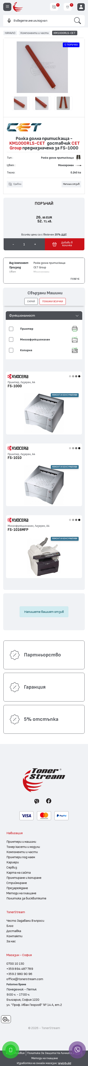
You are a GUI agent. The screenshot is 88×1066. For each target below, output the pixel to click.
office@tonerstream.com (24, 979)
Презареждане (17, 888)
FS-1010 (15, 458)
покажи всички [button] (52, 301)
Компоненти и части (35, 32)
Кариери (12, 862)
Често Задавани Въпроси (25, 920)
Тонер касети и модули (23, 847)
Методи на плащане (21, 893)
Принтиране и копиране (23, 877)
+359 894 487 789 (19, 968)
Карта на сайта (18, 872)
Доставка (13, 931)
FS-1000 (15, 386)
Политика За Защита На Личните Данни (54, 1053)
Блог (9, 926)
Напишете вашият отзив (44, 611)
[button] (44, 315)
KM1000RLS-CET (65, 32)
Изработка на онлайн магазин (37, 1063)
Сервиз (11, 867)
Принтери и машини (21, 841)
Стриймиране (16, 883)
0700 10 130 (15, 963)
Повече (74, 279)
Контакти (14, 936)
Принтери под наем (20, 857)
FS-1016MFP (18, 529)
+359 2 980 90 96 (19, 974)
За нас (11, 941)
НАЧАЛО (10, 32)
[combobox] (36, 20)
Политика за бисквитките (26, 898)
